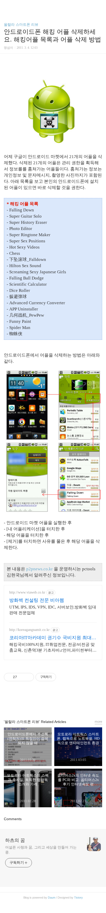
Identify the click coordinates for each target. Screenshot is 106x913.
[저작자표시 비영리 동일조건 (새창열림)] (63, 677)
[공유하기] (22, 677)
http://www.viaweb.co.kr (27, 592)
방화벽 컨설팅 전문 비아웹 (36, 600)
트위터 (64, 702)
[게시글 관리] (28, 677)
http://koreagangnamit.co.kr (29, 630)
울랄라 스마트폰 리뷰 (21, 24)
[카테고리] (6, 6)
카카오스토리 (53, 702)
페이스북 (41, 702)
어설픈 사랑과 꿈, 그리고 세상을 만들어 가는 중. (41, 849)
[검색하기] (99, 6)
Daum (51, 897)
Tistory (78, 897)
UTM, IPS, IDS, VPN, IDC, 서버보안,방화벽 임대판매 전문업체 (52, 610)
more (98, 721)
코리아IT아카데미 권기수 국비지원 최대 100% (50, 638)
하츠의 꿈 (15, 840)
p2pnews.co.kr (39, 568)
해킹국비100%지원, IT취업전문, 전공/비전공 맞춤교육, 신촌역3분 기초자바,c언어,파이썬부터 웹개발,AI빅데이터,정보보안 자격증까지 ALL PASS (52, 647)
